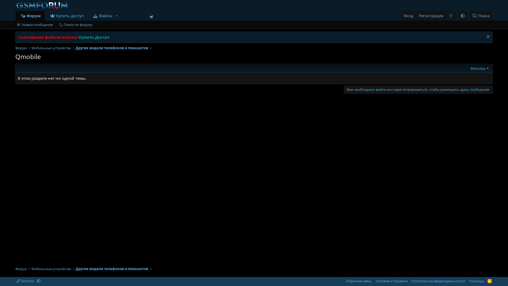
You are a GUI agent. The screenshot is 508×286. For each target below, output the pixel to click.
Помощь (476, 281)
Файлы (105, 15)
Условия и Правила (392, 281)
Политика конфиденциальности (438, 281)
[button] (116, 16)
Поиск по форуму (78, 24)
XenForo (27, 281)
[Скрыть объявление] (487, 37)
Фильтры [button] (478, 68)
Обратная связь (359, 281)
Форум (33, 15)
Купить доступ (70, 15)
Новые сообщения (37, 24)
